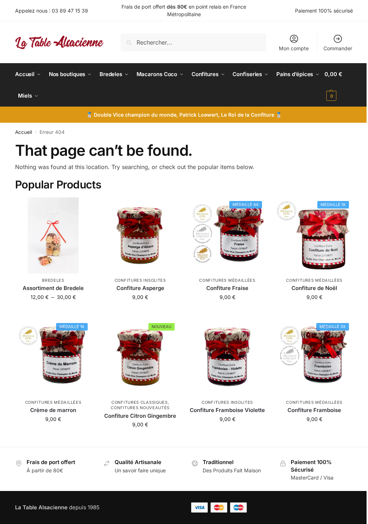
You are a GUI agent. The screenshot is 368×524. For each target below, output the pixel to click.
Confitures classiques (139, 402)
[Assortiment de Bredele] (53, 235)
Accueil (23, 132)
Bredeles (53, 280)
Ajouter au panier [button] (140, 312)
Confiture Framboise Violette (227, 410)
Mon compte (294, 48)
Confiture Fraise (227, 288)
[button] (339, 85)
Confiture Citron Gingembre (140, 415)
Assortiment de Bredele (53, 288)
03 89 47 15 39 (70, 11)
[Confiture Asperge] (140, 235)
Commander (337, 48)
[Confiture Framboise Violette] (227, 357)
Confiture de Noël (314, 288)
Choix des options (53, 312)
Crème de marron (53, 410)
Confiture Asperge (140, 288)
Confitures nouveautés (140, 407)
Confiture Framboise (314, 410)
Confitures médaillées (227, 280)
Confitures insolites (140, 280)
